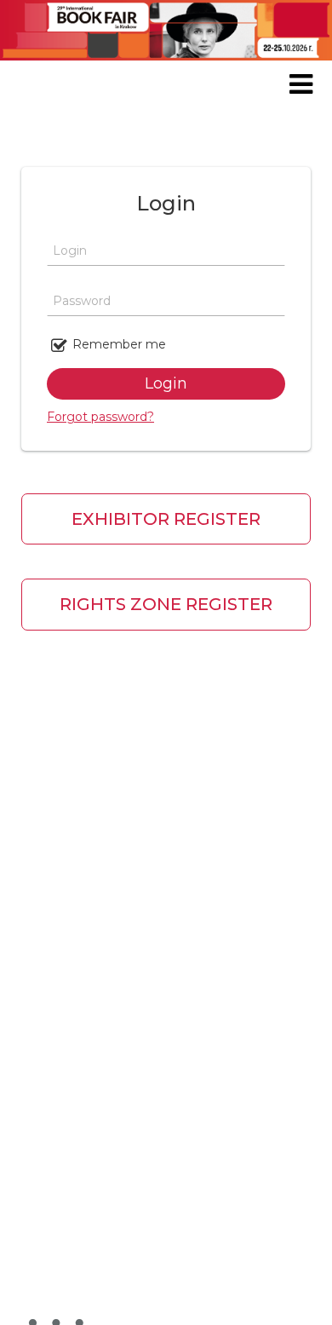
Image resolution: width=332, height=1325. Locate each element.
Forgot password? (100, 416)
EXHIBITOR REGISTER (166, 519)
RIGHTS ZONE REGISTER (166, 604)
